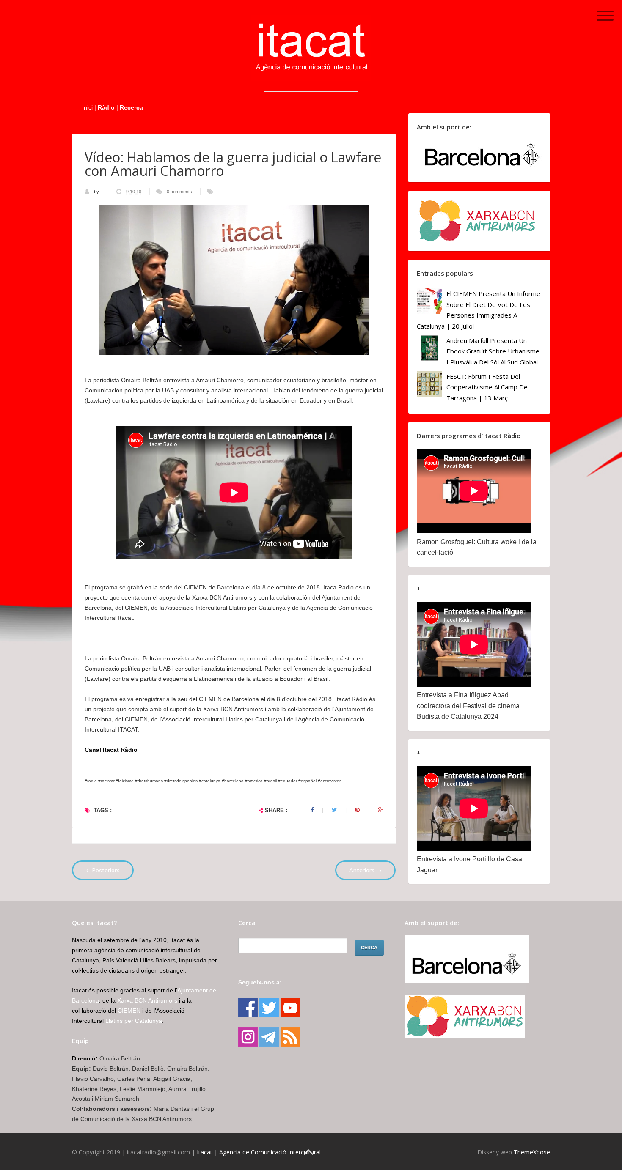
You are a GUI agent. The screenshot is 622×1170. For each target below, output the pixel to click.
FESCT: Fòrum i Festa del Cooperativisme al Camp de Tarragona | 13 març (487, 387)
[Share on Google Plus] (380, 810)
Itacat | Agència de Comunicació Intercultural (259, 1152)
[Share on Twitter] (334, 810)
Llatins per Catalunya (133, 1020)
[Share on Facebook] (312, 810)
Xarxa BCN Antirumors (147, 1000)
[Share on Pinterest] (357, 810)
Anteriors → (365, 870)
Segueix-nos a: (260, 982)
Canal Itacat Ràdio (111, 749)
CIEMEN (129, 1010)
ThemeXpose (532, 1152)
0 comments (179, 191)
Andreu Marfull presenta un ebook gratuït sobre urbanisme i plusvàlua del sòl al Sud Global (492, 351)
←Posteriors (103, 870)
